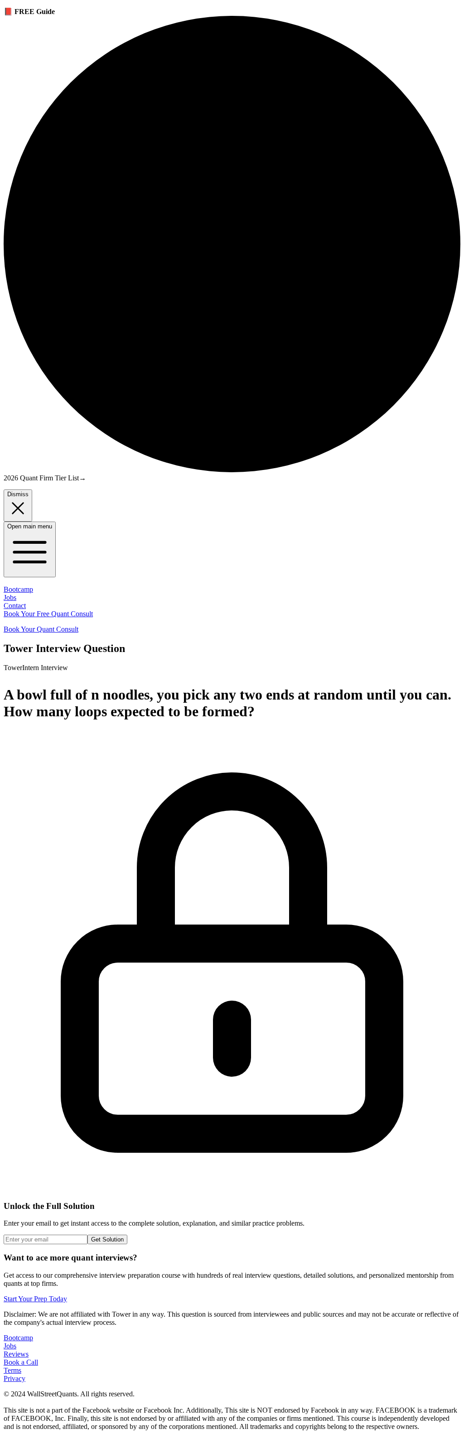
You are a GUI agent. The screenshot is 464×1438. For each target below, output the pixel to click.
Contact (15, 605)
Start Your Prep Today (35, 1299)
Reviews (16, 1354)
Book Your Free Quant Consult (48, 614)
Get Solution (107, 1239)
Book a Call (21, 1362)
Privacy (14, 1378)
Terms (12, 1370)
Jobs (10, 597)
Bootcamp (18, 589)
